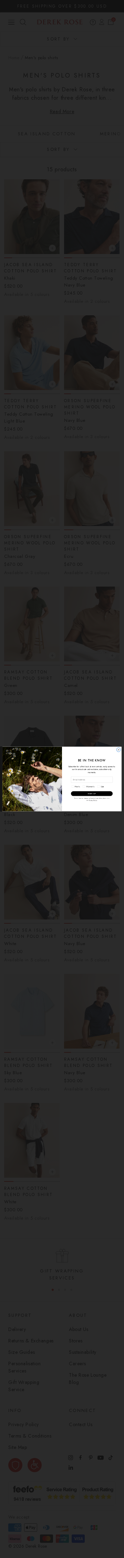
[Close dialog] (118, 750)
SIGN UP (92, 793)
